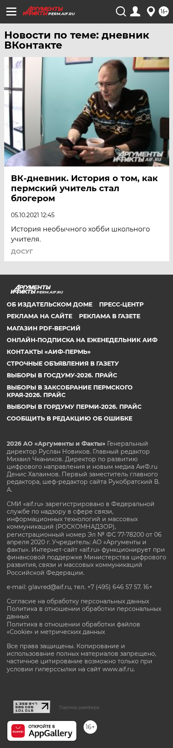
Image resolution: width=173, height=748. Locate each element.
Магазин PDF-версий (44, 328)
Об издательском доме (49, 304)
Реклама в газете (109, 316)
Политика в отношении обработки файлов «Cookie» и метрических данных (73, 628)
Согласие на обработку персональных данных (78, 601)
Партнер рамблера (79, 707)
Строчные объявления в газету (63, 363)
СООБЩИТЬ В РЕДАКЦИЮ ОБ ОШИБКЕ (69, 418)
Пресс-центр (121, 304)
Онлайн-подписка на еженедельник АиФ (82, 340)
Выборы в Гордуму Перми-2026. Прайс (74, 406)
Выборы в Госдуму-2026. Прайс (62, 375)
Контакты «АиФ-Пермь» (49, 352)
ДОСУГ (22, 252)
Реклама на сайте (39, 316)
